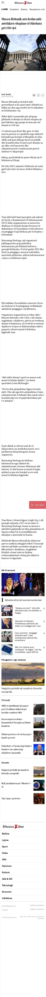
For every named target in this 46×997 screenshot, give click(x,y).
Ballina (5, 833)
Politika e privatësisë (37, 909)
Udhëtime (7, 898)
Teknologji (7, 885)
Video (5, 853)
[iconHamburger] (3, 2)
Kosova (24, 9)
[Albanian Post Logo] (23, 2)
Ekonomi (6, 891)
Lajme (4, 9)
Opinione (6, 866)
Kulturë (6, 872)
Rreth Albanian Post (8, 906)
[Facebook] (34, 95)
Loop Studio (38, 916)
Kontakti (4, 910)
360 (4, 859)
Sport (5, 846)
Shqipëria (14, 9)
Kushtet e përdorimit (37, 905)
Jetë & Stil (7, 878)
